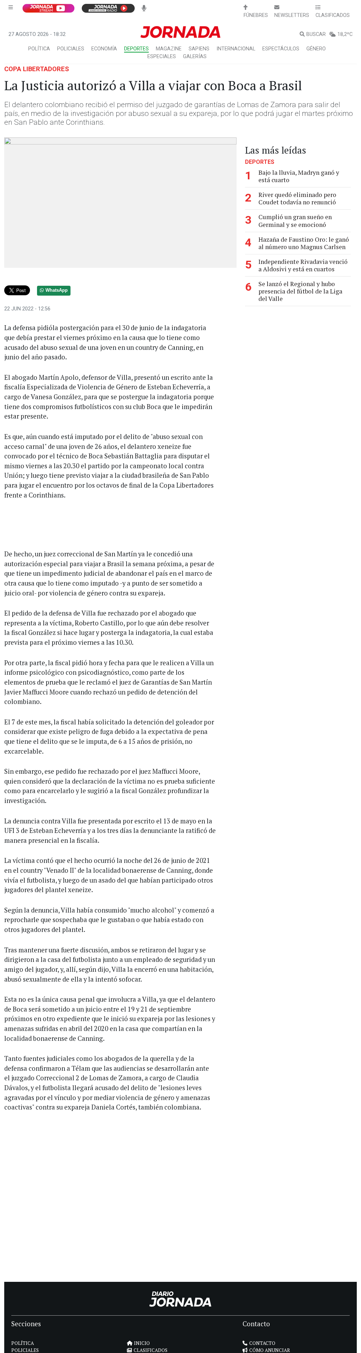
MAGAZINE (169, 49)
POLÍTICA (39, 49)
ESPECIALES (161, 57)
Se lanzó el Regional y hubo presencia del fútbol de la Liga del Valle (300, 291)
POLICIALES (70, 49)
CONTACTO (262, 1343)
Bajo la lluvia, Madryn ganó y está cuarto (298, 176)
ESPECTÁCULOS (280, 49)
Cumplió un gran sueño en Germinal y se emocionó (295, 220)
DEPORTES (136, 49)
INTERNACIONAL (235, 49)
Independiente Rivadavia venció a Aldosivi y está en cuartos (303, 265)
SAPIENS (199, 49)
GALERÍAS (195, 57)
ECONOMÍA (104, 49)
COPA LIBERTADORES (36, 69)
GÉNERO (316, 49)
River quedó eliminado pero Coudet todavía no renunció (297, 198)
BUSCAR (316, 34)
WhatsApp (56, 290)
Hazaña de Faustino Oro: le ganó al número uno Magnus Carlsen (303, 243)
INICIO (142, 1343)
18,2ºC (345, 34)
